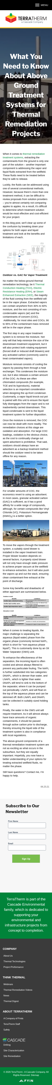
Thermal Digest (11, 1001)
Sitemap (35, 1075)
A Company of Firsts (13, 1018)
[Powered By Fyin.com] (26, 1080)
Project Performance (13, 967)
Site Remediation (12, 1056)
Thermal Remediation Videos (17, 990)
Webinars (8, 984)
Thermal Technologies (14, 961)
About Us (8, 956)
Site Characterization (13, 1050)
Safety (6, 1030)
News (6, 995)
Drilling (7, 1045)
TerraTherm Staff (11, 1024)
